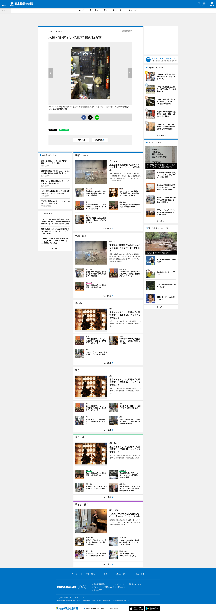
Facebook (199, 4)
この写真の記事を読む (60, 109)
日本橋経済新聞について (101, 584)
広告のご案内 (97, 590)
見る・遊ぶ (94, 10)
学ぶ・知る (133, 10)
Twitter (204, 4)
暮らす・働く (118, 10)
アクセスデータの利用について (103, 587)
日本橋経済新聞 (21, 4)
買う (105, 10)
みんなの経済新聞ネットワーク (67, 608)
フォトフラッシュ (55, 31)
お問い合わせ (121, 587)
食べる (81, 10)
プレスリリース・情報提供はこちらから (130, 584)
